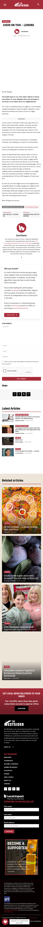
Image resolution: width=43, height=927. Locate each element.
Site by (32, 921)
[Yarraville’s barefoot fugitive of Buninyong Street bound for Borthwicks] (21, 656)
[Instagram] (13, 788)
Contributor (24, 31)
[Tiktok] (18, 788)
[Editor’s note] (8, 441)
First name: (8, 806)
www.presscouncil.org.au (11, 910)
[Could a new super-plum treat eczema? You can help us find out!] (21, 559)
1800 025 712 (8, 912)
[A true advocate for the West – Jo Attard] (8, 452)
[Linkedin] (24, 394)
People (18, 449)
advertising (15, 306)
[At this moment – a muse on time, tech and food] (21, 510)
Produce (6, 21)
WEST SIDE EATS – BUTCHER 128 (10, 215)
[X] (21, 257)
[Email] (28, 394)
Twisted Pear (37, 921)
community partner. (21, 308)
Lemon (36, 207)
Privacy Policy (32, 918)
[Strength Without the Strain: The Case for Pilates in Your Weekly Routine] (8, 418)
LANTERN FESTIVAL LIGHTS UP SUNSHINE (31, 215)
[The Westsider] (21, 4)
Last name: (8, 814)
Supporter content (22, 414)
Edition (18, 438)
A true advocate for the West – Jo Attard (27, 451)
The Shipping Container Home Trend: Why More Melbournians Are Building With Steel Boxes (27, 429)
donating (14, 290)
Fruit (27, 207)
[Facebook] (15, 394)
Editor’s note (19, 440)
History (31, 207)
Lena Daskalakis (19, 453)
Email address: (9, 823)
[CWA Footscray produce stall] (21, 608)
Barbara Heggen (19, 442)
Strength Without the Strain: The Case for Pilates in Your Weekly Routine (27, 417)
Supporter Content (19, 420)
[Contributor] (17, 31)
